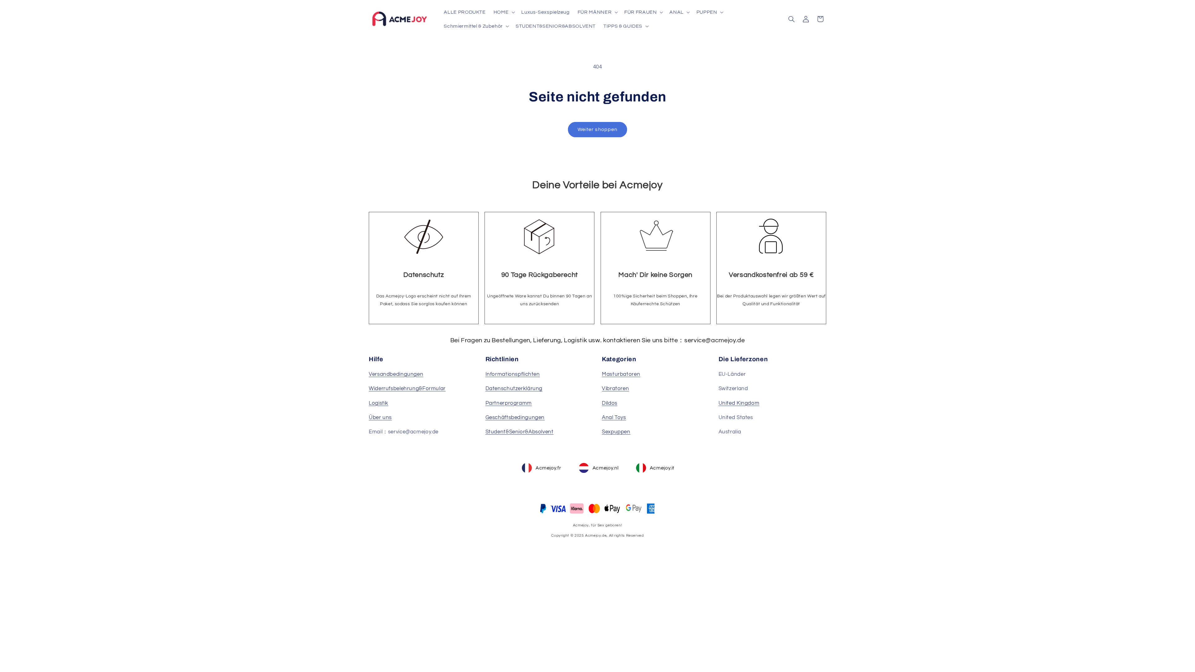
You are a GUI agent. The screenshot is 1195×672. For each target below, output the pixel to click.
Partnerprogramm (508, 403)
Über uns (380, 417)
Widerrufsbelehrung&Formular (407, 388)
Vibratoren (615, 388)
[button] (503, 12)
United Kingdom (739, 403)
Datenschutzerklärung (514, 388)
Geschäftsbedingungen (515, 417)
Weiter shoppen (597, 129)
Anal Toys (614, 417)
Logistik (378, 403)
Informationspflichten (512, 374)
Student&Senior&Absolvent (519, 432)
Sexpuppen (616, 432)
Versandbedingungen (396, 374)
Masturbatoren (621, 374)
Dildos (609, 403)
